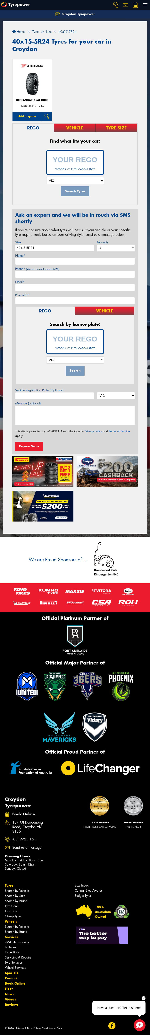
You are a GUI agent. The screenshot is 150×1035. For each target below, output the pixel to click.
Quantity (103, 242)
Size (18, 242)
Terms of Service (119, 431)
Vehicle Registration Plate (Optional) (39, 390)
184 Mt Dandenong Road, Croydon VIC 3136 (27, 827)
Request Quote (29, 446)
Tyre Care (11, 906)
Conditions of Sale (52, 1028)
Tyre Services (13, 962)
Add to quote (27, 116)
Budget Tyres (83, 896)
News (9, 994)
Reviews (12, 1004)
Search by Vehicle (17, 891)
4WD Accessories (17, 942)
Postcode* (22, 295)
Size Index (81, 885)
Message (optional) (28, 403)
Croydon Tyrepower (78, 14)
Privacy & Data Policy (28, 1028)
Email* (19, 282)
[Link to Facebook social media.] (111, 1025)
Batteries (10, 947)
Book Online (15, 983)
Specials (11, 973)
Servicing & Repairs (18, 957)
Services (11, 937)
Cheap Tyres (13, 916)
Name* (20, 256)
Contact (11, 978)
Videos (10, 999)
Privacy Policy (93, 431)
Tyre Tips (11, 911)
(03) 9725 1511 (25, 839)
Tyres (9, 885)
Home (20, 32)
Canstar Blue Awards (88, 890)
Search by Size (15, 896)
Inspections (12, 952)
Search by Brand (16, 901)
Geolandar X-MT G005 (32, 100)
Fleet (9, 989)
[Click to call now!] (116, 5)
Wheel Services (15, 968)
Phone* (37, 269)
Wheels (11, 921)
